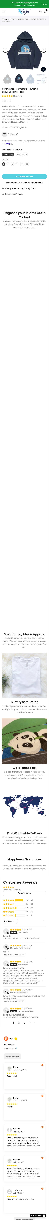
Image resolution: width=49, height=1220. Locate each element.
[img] (16, 929)
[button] (7, 96)
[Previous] (5, 50)
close (5, 4)
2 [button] (18, 1023)
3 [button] (24, 1023)
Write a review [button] (24, 893)
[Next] (43, 50)
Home (4, 19)
